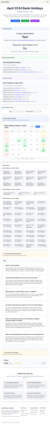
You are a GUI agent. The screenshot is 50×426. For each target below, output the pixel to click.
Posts (47, 1)
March (32, 126)
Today (38, 126)
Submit (43, 363)
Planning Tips (35, 20)
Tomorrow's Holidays (25, 413)
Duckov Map (42, 413)
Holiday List (25, 20)
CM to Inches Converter (42, 411)
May (43, 126)
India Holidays (33, 414)
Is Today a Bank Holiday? (24, 411)
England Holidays (33, 410)
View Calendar (15, 20)
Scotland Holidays (34, 412)
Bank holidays (5, 2)
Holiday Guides (24, 415)
